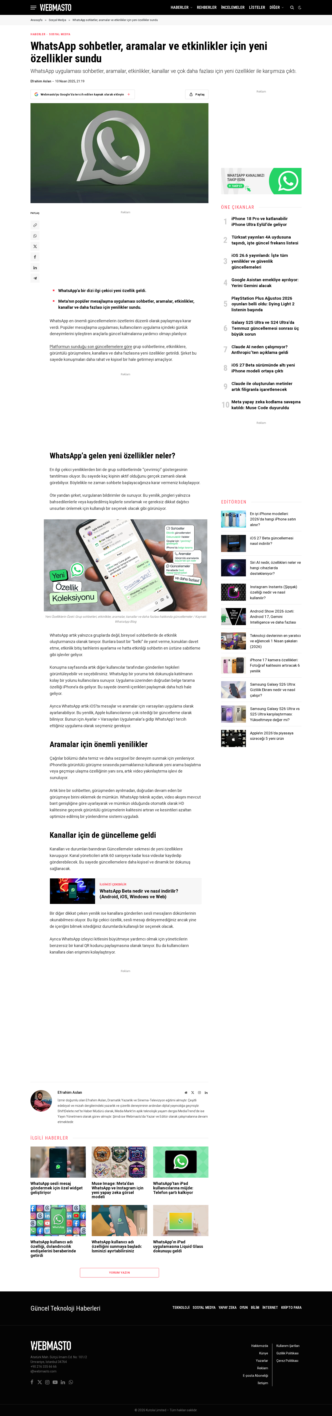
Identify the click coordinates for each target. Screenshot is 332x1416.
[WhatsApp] (35, 235)
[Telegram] (35, 278)
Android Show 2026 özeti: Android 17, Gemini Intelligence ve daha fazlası (273, 616)
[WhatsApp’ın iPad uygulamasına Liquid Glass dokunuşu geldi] (180, 1220)
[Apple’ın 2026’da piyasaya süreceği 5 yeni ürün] (233, 738)
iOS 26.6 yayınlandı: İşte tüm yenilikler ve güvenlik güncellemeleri (259, 261)
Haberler (180, 7)
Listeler (257, 7)
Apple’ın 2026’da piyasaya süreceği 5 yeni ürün (271, 736)
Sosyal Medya (59, 34)
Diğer (275, 7)
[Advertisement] (125, 247)
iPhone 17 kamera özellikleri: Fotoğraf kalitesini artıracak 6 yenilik (275, 665)
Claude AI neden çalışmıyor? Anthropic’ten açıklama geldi (259, 349)
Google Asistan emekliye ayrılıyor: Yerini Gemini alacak (265, 282)
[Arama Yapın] (292, 7)
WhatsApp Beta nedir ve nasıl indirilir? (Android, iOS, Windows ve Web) (139, 893)
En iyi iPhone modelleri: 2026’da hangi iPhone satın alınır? (273, 519)
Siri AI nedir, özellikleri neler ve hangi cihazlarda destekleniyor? (275, 568)
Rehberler (207, 7)
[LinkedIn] (35, 267)
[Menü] (33, 7)
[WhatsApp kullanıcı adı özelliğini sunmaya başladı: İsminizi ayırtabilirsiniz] (119, 1220)
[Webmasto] (55, 7)
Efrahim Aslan (40, 81)
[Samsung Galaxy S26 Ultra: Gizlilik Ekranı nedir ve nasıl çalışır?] (233, 689)
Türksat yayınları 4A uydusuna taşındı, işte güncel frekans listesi (264, 240)
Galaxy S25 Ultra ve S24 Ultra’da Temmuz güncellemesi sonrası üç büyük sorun (265, 328)
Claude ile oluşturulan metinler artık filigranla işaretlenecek (261, 386)
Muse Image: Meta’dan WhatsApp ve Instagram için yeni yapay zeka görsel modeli (117, 1190)
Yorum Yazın (119, 1272)
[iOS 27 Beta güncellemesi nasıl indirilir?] (233, 543)
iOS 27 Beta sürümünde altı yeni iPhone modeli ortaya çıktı (263, 368)
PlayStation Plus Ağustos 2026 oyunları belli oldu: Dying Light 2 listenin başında (263, 304)
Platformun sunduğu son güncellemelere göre (91, 346)
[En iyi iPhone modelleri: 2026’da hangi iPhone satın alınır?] (233, 519)
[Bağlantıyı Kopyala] (35, 225)
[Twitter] (35, 246)
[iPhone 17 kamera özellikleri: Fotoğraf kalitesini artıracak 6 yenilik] (233, 665)
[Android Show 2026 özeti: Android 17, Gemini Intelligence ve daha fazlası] (233, 616)
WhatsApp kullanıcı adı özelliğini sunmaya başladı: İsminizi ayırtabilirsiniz (117, 1246)
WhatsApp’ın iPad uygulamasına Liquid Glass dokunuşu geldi (178, 1246)
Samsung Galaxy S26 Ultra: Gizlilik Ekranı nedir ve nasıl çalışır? (273, 690)
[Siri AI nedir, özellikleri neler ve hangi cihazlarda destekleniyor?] (233, 567)
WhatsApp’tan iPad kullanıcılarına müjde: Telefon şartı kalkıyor (173, 1188)
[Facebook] (35, 256)
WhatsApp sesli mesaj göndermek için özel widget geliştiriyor (56, 1188)
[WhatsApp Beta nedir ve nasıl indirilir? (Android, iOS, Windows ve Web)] (72, 891)
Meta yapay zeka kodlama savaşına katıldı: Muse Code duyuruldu (266, 404)
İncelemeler (233, 7)
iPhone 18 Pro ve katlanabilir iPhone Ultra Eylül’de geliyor (259, 221)
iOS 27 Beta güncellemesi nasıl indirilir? (271, 541)
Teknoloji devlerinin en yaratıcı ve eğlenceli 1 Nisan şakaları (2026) (275, 641)
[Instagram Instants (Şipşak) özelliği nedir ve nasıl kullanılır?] (233, 592)
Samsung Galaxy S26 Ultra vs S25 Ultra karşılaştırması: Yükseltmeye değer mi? (275, 714)
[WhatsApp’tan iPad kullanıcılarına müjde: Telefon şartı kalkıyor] (180, 1162)
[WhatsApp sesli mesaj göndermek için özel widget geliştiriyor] (58, 1162)
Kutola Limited (156, 1410)
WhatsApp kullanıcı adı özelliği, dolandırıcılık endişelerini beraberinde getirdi (53, 1249)
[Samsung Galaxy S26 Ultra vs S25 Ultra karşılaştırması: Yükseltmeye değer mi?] (233, 714)
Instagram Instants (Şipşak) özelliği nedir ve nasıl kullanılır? (273, 592)
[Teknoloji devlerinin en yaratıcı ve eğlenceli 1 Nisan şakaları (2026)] (233, 641)
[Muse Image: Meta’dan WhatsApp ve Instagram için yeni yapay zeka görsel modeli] (119, 1162)
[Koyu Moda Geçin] (299, 7)
